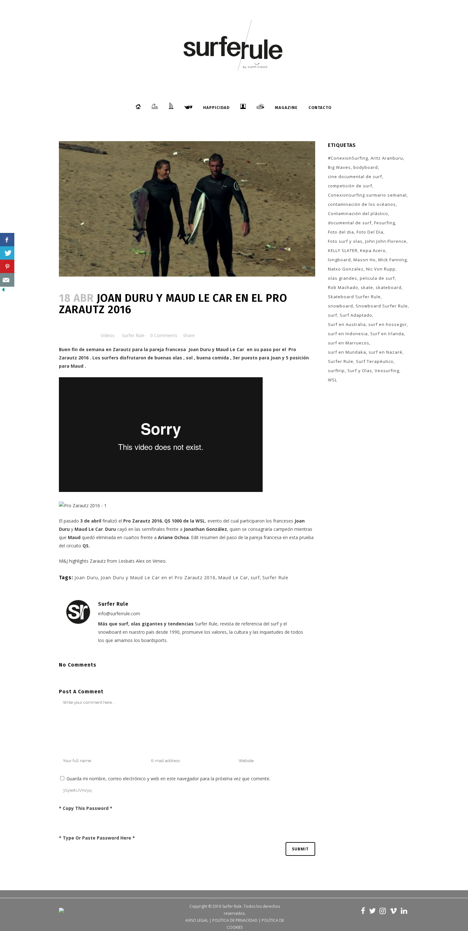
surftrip (336, 370)
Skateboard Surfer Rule (354, 297)
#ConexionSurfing (348, 158)
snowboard (340, 306)
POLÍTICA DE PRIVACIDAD (235, 920)
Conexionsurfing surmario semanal (367, 195)
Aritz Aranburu (387, 158)
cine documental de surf (355, 176)
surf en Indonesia (348, 333)
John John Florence (386, 241)
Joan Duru (199, 349)
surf (255, 577)
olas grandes (342, 278)
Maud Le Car (230, 349)
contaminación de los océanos (362, 204)
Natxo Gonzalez (346, 269)
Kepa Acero (373, 250)
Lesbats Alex (131, 561)
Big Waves (339, 167)
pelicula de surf (377, 278)
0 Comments (163, 335)
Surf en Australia (347, 324)
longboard (339, 260)
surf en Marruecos (348, 343)
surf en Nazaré (385, 352)
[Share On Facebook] (7, 240)
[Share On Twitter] (7, 253)
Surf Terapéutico (375, 361)
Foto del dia (341, 232)
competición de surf (350, 186)
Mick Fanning (392, 260)
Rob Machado (343, 287)
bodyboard (365, 167)
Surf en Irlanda (387, 333)
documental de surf (350, 223)
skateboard (388, 287)
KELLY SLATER (343, 250)
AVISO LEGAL (196, 920)
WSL (332, 380)
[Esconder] (3, 291)
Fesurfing (384, 223)
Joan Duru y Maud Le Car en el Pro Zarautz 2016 (158, 577)
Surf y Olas (359, 370)
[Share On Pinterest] (7, 266)
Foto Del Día (370, 232)
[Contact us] (7, 280)
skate (367, 287)
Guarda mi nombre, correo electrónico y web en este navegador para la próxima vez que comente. (168, 779)
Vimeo (159, 561)
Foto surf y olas (345, 241)
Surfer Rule (133, 335)
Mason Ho (364, 260)
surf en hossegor (387, 324)
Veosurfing (387, 370)
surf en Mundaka (347, 352)
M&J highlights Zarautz (82, 561)
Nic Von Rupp (380, 269)
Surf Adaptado (356, 315)
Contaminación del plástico (358, 213)
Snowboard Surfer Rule (382, 306)
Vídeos (108, 335)
